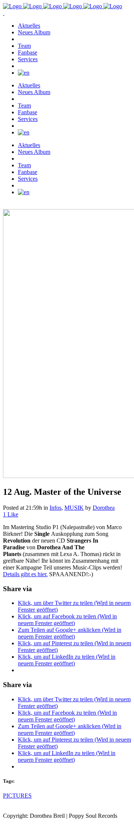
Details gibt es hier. (25, 574)
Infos (55, 507)
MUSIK (74, 507)
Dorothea (104, 507)
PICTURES (17, 795)
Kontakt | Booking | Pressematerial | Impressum (58, 822)
